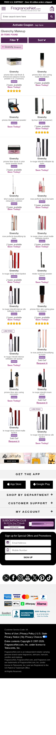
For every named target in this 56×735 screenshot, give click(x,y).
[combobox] (28, 16)
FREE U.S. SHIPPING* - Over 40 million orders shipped (28, 2)
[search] (47, 9)
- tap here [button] (28, 24)
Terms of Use (11, 633)
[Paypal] (43, 597)
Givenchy (12, 47)
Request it (42, 363)
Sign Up (28, 557)
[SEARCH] (51, 16)
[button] (3, 8)
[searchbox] (24, 16)
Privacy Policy (27, 633)
